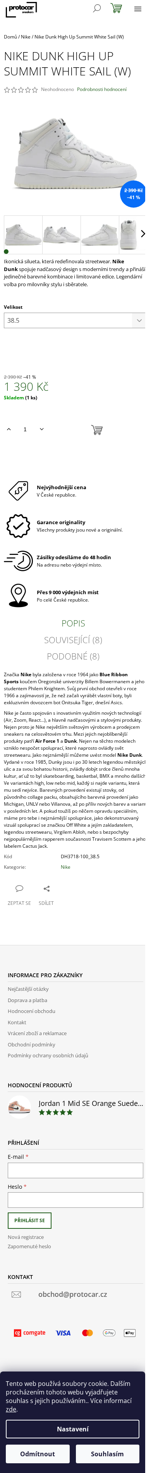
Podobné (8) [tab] (73, 656)
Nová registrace (26, 1236)
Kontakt (17, 1022)
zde (11, 1409)
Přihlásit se (29, 1220)
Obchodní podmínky (31, 1044)
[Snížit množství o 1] (41, 429)
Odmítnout (37, 1454)
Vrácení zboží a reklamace (37, 1033)
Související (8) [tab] (73, 639)
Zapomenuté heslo (29, 1246)
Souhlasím (107, 1454)
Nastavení (73, 1429)
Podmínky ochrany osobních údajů (48, 1055)
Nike (65, 867)
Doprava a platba (27, 1000)
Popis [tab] (73, 623)
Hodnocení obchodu (31, 1011)
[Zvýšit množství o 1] (9, 429)
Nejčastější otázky (28, 988)
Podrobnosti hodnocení (102, 89)
